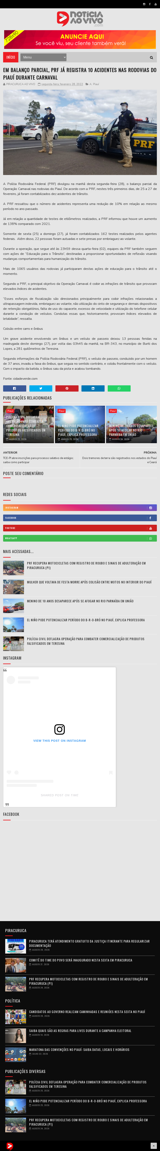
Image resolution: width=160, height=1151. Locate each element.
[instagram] (144, 4)
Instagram (12, 507)
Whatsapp (11, 538)
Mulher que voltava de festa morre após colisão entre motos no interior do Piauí (89, 582)
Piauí (96, 84)
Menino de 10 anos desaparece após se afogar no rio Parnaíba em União (131, 430)
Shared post (52, 795)
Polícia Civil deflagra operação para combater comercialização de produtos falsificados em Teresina (26, 426)
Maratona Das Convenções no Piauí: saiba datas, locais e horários (79, 1049)
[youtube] (155, 4)
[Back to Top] (154, 1146)
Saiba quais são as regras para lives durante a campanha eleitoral (80, 1030)
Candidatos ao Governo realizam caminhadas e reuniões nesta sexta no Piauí (87, 1011)
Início (10, 57)
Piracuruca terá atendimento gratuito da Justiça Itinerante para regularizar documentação (89, 943)
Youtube (10, 528)
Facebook (10, 517)
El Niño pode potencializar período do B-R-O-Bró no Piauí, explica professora (78, 430)
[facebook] (150, 4)
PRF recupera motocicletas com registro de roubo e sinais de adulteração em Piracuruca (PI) (86, 565)
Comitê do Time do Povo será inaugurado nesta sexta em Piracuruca (80, 960)
